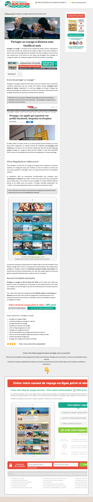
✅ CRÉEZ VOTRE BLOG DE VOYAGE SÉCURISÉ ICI (50, 2)
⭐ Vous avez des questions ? (78, 2)
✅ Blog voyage (9, 14)
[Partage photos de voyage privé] (76, 49)
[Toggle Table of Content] (19, 74)
